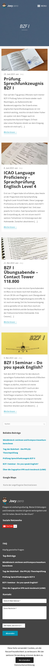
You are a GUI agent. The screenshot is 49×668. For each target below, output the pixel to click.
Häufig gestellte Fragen (13, 549)
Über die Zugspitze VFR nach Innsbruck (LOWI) (24, 469)
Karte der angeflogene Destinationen (20, 485)
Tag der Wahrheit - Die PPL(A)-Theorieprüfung (24, 571)
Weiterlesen (10, 132)
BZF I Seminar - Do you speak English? (20, 464)
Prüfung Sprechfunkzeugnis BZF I (24, 83)
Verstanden (24, 660)
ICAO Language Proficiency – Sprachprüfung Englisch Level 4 (20, 179)
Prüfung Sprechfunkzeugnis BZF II (19, 458)
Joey (22, 74)
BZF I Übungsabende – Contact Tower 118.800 (21, 274)
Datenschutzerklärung (24, 665)
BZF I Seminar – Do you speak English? (23, 365)
